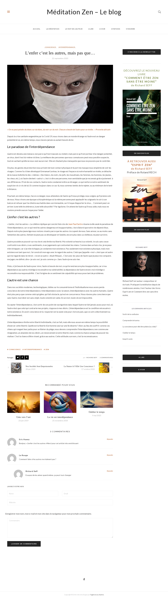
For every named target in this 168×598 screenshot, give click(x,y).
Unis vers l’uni (23, 417)
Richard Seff (91, 357)
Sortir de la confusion (131, 314)
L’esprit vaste (127, 339)
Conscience (50, 47)
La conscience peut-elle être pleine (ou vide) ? (140, 327)
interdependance (33, 349)
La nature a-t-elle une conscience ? (79, 366)
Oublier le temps (97, 412)
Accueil (36, 29)
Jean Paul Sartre (75, 224)
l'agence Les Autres (97, 595)
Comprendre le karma (131, 320)
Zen (47, 349)
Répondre (110, 439)
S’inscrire (130, 29)
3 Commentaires (106, 357)
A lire (91, 29)
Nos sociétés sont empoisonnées (39, 366)
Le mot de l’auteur (74, 29)
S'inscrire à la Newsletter (141, 52)
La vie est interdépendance (60, 417)
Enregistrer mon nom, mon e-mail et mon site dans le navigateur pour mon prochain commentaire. (48, 513)
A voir (102, 29)
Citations (115, 29)
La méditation (52, 29)
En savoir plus (141, 153)
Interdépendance (67, 47)
